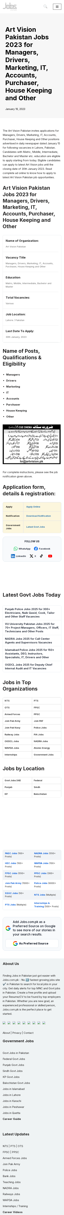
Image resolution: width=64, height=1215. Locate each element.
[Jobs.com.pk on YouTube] (50, 556)
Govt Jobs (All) (13, 780)
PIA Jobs (39, 734)
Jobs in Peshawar (13, 1107)
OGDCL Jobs (12, 741)
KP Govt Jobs (11, 1077)
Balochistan (40, 794)
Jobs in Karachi (12, 1101)
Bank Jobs (9, 1176)
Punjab (8, 787)
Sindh (37, 787)
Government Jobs (44, 754)
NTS (7, 700)
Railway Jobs (12, 734)
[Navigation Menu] (57, 7)
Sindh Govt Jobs (13, 1071)
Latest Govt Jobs (35, 527)
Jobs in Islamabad (14, 1089)
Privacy (16, 1032)
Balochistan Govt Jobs (16, 1083)
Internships (11, 754)
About (6, 1032)
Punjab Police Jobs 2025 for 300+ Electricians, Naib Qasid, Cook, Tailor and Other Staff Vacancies (30, 612)
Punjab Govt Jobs (13, 1065)
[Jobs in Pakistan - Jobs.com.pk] (10, 6)
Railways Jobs (11, 1194)
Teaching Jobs (12, 1182)
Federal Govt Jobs (14, 1059)
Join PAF (38, 721)
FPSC (37, 707)
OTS (7, 707)
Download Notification (38, 516)
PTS (36, 700)
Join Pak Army (12, 721)
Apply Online (33, 506)
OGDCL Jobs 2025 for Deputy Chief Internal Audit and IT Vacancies (28, 666)
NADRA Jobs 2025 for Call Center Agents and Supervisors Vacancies (28, 640)
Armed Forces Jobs (15, 1158)
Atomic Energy (42, 748)
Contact (28, 1032)
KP (6, 794)
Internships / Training (15, 1206)
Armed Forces (12, 714)
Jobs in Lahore (12, 1095)
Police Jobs (40, 727)
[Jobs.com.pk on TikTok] (42, 556)
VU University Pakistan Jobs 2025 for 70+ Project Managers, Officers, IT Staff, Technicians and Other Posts (32, 627)
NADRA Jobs (41, 741)
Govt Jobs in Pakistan (16, 1053)
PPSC (37, 714)
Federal (38, 780)
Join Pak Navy (12, 727)
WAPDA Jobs (12, 748)
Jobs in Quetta (11, 1113)
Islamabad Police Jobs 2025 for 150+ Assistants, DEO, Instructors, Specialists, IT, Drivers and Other (29, 653)
